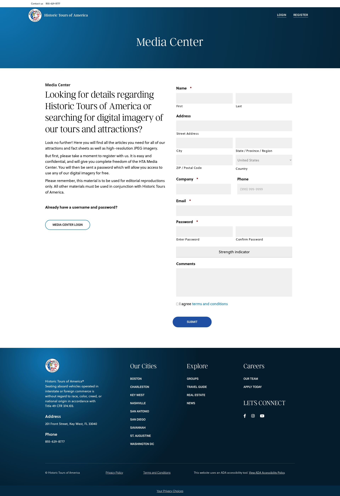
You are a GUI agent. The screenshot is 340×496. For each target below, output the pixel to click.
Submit (192, 322)
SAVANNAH (151, 427)
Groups (208, 378)
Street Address (187, 133)
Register (300, 15)
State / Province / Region (254, 151)
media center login (69, 225)
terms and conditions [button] (210, 303)
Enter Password (187, 239)
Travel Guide (208, 387)
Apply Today (264, 387)
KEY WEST (151, 395)
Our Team (264, 378)
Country (242, 169)
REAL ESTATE (208, 395)
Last (239, 106)
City (179, 151)
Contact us (37, 3)
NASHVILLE (151, 403)
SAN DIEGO (151, 419)
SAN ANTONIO (151, 411)
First (179, 106)
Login (281, 15)
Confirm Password (249, 239)
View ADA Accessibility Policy (267, 473)
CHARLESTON (151, 387)
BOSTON (151, 378)
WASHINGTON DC (151, 444)
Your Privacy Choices (170, 491)
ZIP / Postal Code (189, 168)
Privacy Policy (114, 472)
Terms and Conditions (157, 472)
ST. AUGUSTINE (151, 436)
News (208, 403)
